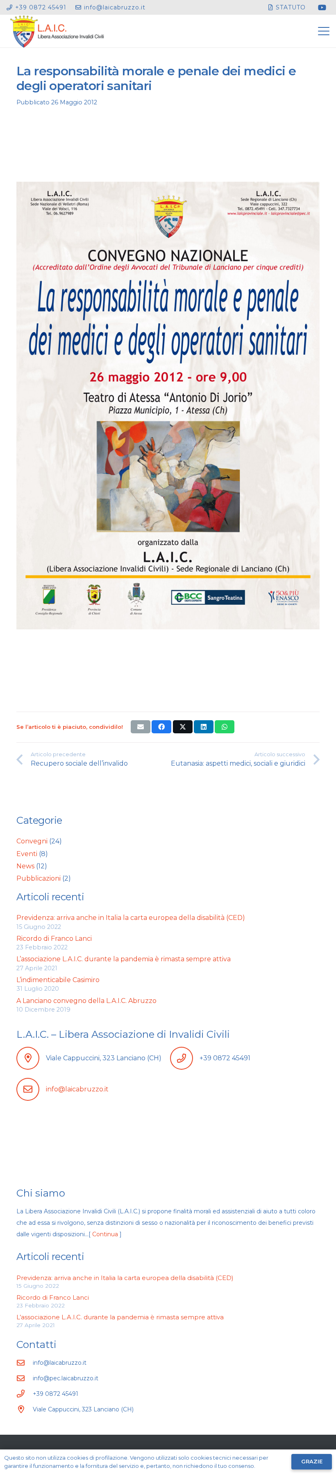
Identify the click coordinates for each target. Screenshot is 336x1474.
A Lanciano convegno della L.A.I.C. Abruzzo (86, 1001)
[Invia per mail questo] (140, 726)
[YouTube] (322, 7)
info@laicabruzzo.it (77, 1089)
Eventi (26, 854)
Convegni (32, 841)
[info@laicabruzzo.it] (24, 1362)
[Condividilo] (161, 726)
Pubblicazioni (38, 878)
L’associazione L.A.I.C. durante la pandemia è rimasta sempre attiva (123, 959)
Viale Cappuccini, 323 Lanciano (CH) (83, 1409)
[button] (324, 31)
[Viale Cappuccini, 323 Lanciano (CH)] (24, 1409)
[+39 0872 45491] (24, 1393)
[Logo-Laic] (57, 31)
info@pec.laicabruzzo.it (65, 1378)
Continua (105, 1234)
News (25, 866)
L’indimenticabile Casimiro (58, 980)
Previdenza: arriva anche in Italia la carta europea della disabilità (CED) (130, 918)
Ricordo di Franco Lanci (54, 938)
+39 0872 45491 (55, 1393)
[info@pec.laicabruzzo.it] (24, 1378)
